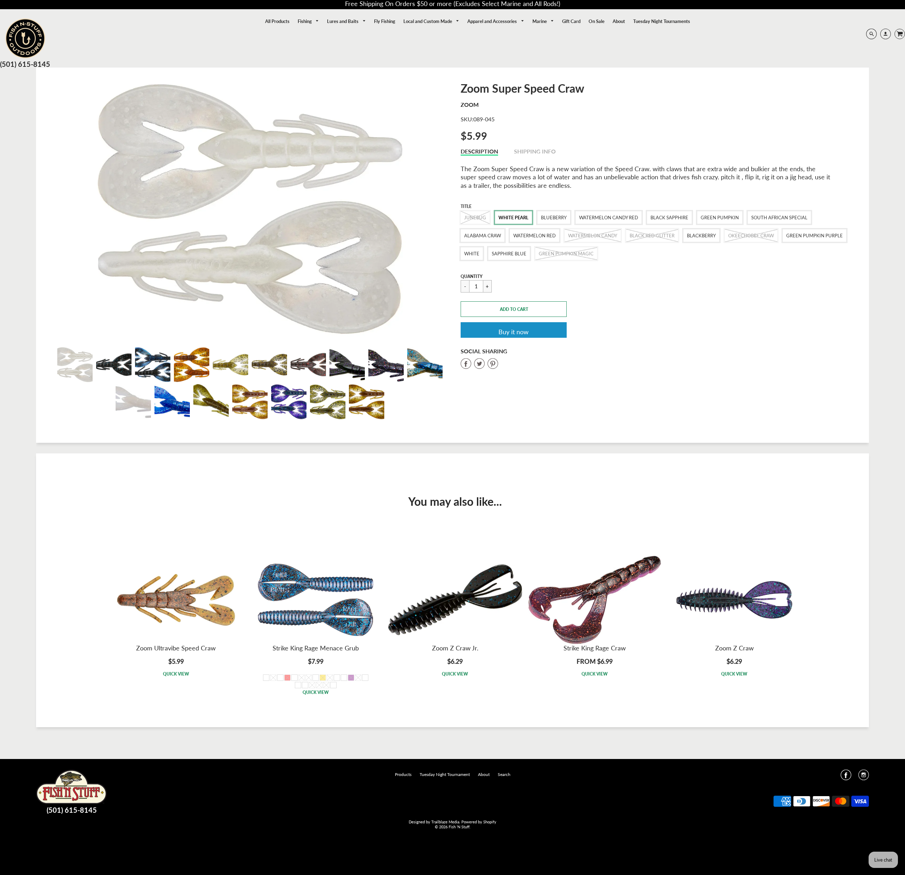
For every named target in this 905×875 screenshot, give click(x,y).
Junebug (475, 217)
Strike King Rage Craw (595, 648)
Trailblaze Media (445, 821)
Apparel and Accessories (492, 21)
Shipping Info (535, 151)
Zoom (470, 104)
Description (479, 151)
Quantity (472, 276)
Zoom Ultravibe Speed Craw (176, 648)
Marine (540, 21)
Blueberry (554, 217)
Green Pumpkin (720, 217)
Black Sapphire (669, 217)
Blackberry (701, 235)
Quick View (176, 674)
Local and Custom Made (428, 21)
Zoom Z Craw (734, 648)
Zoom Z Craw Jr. (455, 648)
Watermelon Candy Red (608, 217)
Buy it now (513, 332)
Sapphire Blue (509, 253)
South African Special (779, 217)
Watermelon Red (534, 235)
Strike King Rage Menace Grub (316, 648)
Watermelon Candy (592, 235)
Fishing (305, 21)
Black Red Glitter (652, 235)
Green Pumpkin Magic (566, 253)
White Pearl (513, 217)
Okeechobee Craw (751, 235)
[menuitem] (277, 21)
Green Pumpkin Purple (814, 235)
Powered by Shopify (478, 821)
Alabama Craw (482, 235)
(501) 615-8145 (25, 64)
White (471, 253)
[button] (514, 309)
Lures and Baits (343, 21)
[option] (250, 209)
